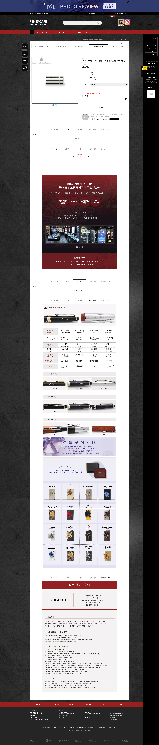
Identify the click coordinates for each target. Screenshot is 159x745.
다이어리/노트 (78, 32)
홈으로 (32, 13)
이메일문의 (46, 719)
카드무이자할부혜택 (152, 51)
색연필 (72, 32)
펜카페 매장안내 (151, 54)
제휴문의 (121, 704)
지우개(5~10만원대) (102, 39)
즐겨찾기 (39, 13)
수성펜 (46, 32)
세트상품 (86, 32)
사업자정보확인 (93, 727)
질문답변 (154, 42)
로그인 (148, 39)
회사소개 (38, 704)
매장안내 (104, 704)
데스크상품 (125, 32)
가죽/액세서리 (111, 32)
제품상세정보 (54, 129)
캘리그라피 (66, 32)
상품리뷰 (154, 45)
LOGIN (108, 13)
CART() (116, 13)
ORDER (121, 13)
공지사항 (154, 48)
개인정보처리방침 (54, 704)
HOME (79, 39)
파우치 (98, 32)
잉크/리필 (92, 32)
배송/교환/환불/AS (105, 129)
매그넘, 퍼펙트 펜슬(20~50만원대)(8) (41, 46)
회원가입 (154, 39)
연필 (60, 32)
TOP (142, 73)
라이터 (118, 32)
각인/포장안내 (92, 129)
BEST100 (46, 13)
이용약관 (71, 704)
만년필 (37, 32)
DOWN (142, 75)
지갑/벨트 (104, 32)
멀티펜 (55, 32)
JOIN (112, 13)
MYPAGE (126, 13)
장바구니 (148, 42)
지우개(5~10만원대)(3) (98, 46)
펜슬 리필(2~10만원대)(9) (118, 46)
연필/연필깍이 (94, 39)
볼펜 (42, 32)
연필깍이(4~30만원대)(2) (79, 46)
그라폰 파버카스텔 (86, 39)
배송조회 (148, 45)
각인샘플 (148, 48)
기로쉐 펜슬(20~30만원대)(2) (60, 46)
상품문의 (79, 129)
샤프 (51, 32)
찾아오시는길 (88, 704)
